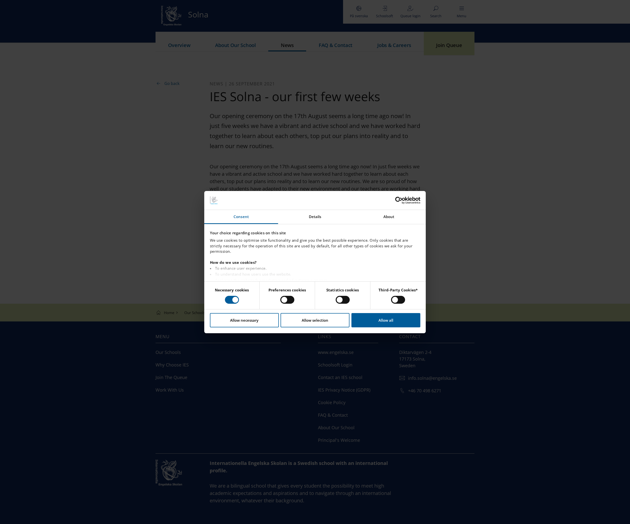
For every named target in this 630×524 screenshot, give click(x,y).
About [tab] (388, 216)
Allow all (385, 320)
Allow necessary (244, 320)
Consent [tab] (241, 216)
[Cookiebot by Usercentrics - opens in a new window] (398, 200)
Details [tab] (315, 216)
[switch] (287, 300)
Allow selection (315, 320)
